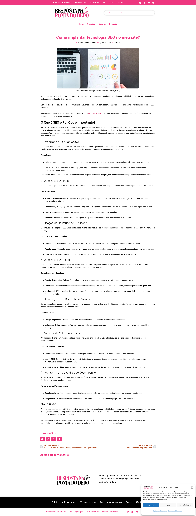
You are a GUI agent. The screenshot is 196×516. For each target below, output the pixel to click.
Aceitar (151, 505)
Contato (120, 2)
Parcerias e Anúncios (97, 2)
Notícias (91, 24)
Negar (168, 505)
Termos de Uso (80, 2)
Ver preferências (185, 505)
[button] (192, 487)
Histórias (102, 24)
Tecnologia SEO (94, 113)
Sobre (111, 2)
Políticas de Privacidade (160, 511)
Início (82, 24)
